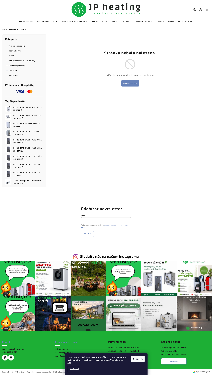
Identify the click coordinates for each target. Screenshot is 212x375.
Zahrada (13, 70)
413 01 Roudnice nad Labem (173, 354)
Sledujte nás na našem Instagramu (109, 256)
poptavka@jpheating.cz (13, 349)
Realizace (13, 75)
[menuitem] (25, 22)
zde (69, 362)
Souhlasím (138, 359)
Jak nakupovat (62, 349)
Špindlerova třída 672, (171, 351)
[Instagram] (11, 358)
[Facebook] (5, 358)
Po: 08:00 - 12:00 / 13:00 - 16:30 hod (123, 347)
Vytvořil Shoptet (203, 372)
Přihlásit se (87, 234)
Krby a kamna (15, 51)
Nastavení (74, 369)
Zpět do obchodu (130, 83)
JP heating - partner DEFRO (173, 347)
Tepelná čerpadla (17, 46)
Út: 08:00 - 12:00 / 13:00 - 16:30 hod (123, 351)
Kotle (11, 55)
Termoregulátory (17, 65)
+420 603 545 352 (9, 352)
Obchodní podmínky (64, 352)
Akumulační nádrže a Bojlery (22, 60)
